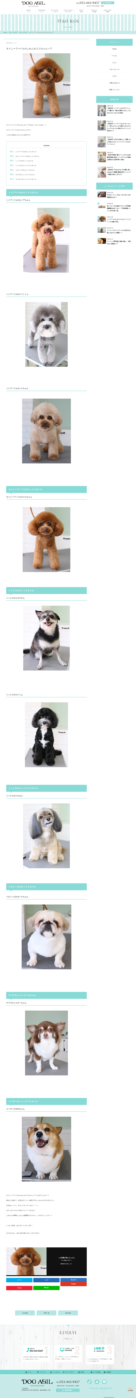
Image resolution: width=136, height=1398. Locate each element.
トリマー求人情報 (94, 11)
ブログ (114, 76)
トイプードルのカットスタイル (25, 151)
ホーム (28, 11)
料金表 (81, 11)
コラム (114, 62)
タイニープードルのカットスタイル (27, 156)
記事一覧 (46, 1313)
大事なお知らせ (114, 83)
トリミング (41, 11)
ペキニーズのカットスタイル (25, 170)
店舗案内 (107, 11)
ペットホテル (54, 11)
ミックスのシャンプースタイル (25, 165)
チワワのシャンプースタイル (25, 174)
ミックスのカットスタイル (24, 161)
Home (5, 32)
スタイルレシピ (114, 69)
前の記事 (68, 1313)
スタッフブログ (68, 11)
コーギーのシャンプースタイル (25, 179)
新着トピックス (114, 89)
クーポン (114, 56)
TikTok (114, 49)
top (128, 1388)
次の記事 (25, 1313)
